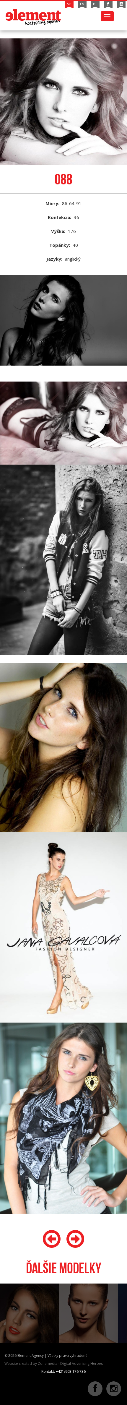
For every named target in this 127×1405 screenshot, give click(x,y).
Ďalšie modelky (63, 1268)
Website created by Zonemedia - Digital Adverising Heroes (53, 1363)
